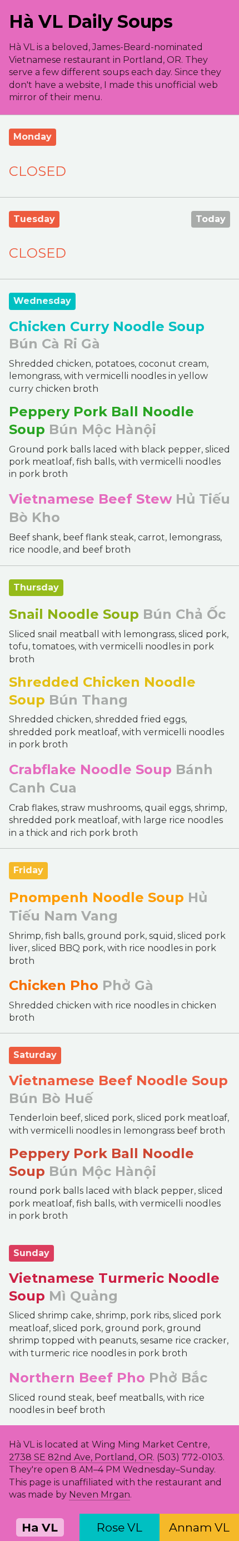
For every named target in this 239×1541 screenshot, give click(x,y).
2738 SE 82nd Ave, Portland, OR (81, 1457)
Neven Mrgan (99, 1494)
